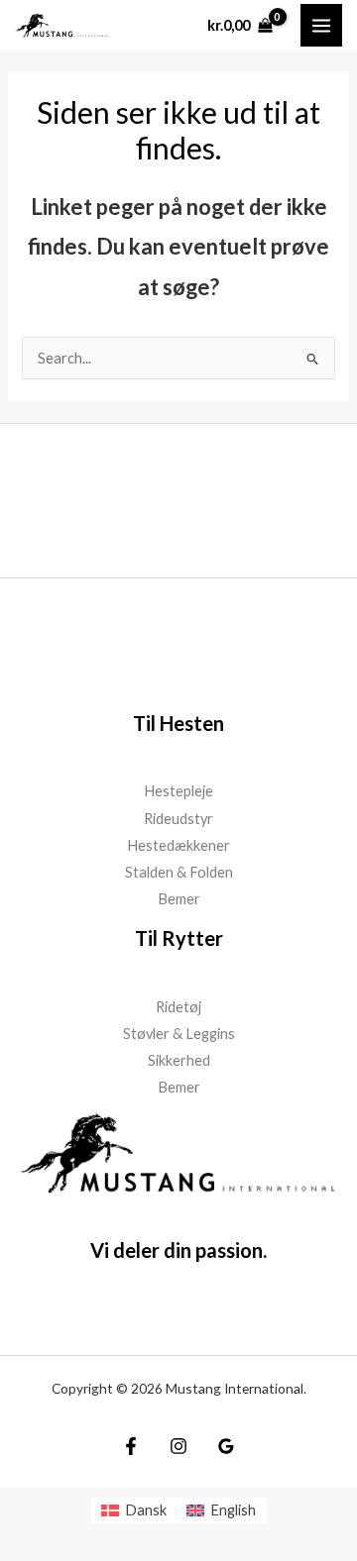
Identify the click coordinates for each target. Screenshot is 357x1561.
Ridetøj (178, 1006)
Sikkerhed (179, 1060)
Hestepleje (178, 790)
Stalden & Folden (179, 872)
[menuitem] (134, 1511)
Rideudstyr (178, 818)
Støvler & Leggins (179, 1033)
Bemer (179, 898)
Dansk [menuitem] (146, 1510)
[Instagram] (178, 1446)
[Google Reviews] (226, 1446)
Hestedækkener (178, 845)
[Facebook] (131, 1446)
